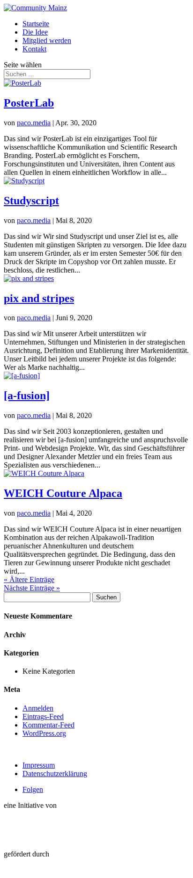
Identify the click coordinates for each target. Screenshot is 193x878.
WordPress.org (44, 733)
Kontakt (34, 49)
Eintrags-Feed (43, 716)
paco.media (34, 123)
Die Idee (35, 32)
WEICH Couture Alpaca (63, 493)
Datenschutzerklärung (54, 773)
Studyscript (31, 200)
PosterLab (29, 103)
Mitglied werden (46, 40)
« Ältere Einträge (29, 579)
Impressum (38, 765)
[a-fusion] (27, 395)
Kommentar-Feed (48, 725)
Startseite (35, 24)
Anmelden (37, 708)
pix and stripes (39, 298)
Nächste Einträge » (32, 588)
